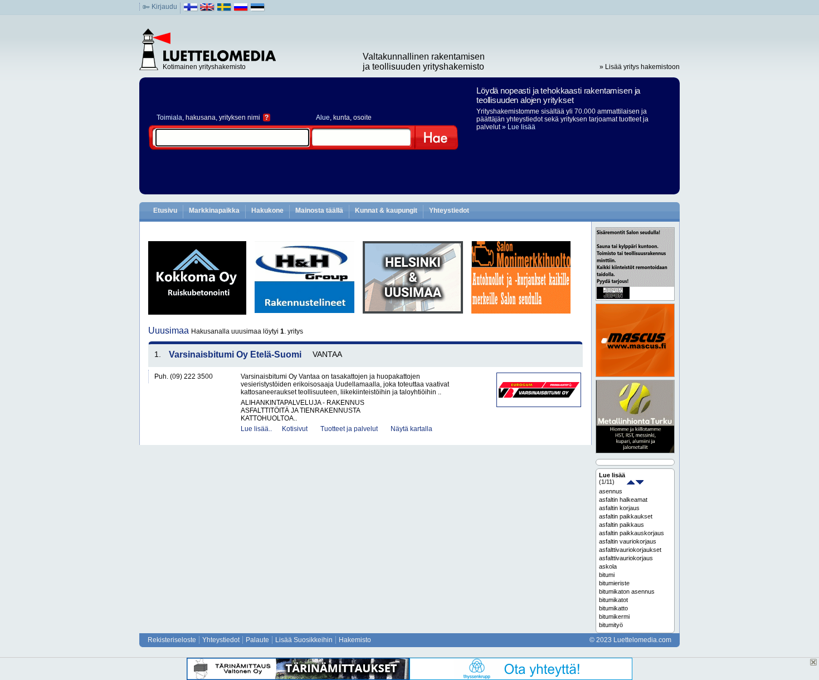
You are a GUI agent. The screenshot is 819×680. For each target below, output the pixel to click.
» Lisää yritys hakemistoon (639, 67)
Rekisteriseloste (172, 640)
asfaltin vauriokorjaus (627, 541)
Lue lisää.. (256, 429)
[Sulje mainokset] (813, 662)
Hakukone (267, 210)
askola (608, 566)
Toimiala (169, 117)
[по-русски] (240, 9)
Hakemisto (355, 640)
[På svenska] (224, 9)
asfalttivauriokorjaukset (630, 549)
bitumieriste (614, 583)
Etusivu (165, 210)
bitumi (607, 574)
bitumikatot (613, 599)
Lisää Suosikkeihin (304, 640)
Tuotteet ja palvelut (349, 429)
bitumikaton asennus (627, 591)
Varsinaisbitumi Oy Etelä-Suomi (235, 354)
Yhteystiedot (449, 210)
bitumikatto (613, 608)
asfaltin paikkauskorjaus (631, 533)
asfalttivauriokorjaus (626, 558)
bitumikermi (614, 616)
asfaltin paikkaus (621, 524)
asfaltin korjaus (619, 508)
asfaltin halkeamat (623, 499)
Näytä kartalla (411, 429)
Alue (323, 117)
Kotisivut (295, 429)
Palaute (257, 640)
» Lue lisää (518, 127)
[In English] (207, 9)
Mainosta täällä (319, 210)
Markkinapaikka (214, 210)
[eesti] (257, 9)
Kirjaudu (164, 7)
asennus (610, 491)
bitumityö (611, 625)
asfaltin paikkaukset (625, 516)
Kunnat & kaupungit (386, 210)
